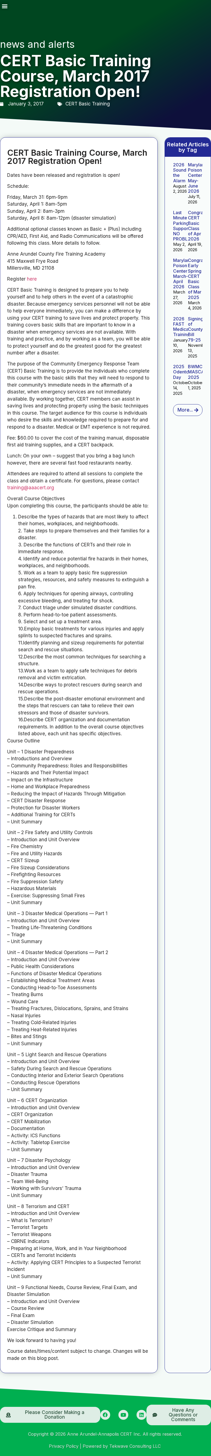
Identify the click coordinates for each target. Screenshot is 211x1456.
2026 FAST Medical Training (181, 326)
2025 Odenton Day (182, 372)
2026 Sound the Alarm (179, 172)
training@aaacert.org (30, 487)
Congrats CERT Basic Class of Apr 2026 (197, 226)
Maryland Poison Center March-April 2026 (182, 273)
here (32, 279)
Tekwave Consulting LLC (135, 1446)
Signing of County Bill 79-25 (195, 329)
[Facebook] (105, 1415)
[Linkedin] (141, 1415)
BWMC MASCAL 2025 (197, 372)
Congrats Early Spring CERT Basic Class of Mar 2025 (197, 279)
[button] (4, 5)
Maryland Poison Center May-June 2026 (197, 178)
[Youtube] (123, 1415)
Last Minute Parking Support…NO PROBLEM (183, 226)
